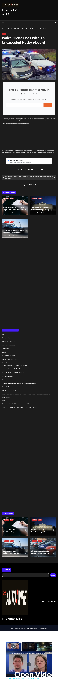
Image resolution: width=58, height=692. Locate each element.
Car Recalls (5, 348)
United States (48, 47)
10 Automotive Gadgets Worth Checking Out (14, 365)
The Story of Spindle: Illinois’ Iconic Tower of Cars (16, 404)
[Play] (44, 646)
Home (3, 334)
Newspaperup (33, 628)
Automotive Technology (8, 345)
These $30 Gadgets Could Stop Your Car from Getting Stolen (19, 407)
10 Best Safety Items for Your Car (11, 369)
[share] (49, 653)
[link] (8, 653)
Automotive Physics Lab (9, 341)
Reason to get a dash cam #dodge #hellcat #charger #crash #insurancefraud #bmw (26, 394)
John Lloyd (6, 212)
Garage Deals (6, 363)
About (3, 400)
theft (43, 47)
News (3, 34)
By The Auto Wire (6, 47)
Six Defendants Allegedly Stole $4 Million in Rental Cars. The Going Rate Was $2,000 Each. (40, 554)
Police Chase (37, 47)
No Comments (24, 47)
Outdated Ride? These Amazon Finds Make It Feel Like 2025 (19, 383)
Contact (4, 352)
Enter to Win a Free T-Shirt (9, 359)
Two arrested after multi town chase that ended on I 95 (28, 654)
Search (7, 570)
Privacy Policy (6, 338)
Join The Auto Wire (7, 376)
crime (31, 47)
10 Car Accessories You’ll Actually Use (13, 372)
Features (6, 198)
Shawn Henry (34, 212)
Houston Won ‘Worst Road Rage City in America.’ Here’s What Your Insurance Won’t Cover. (14, 210)
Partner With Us (6, 387)
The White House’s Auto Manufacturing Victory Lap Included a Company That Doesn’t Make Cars (41, 210)
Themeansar (42, 628)
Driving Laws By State (8, 355)
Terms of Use (6, 397)
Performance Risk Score (9, 390)
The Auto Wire (30, 185)
